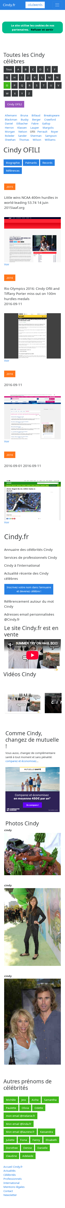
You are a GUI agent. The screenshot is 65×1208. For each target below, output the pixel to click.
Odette (38, 1108)
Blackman (11, 119)
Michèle (11, 1100)
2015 (9, 187)
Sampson (51, 135)
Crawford (50, 119)
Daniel (8, 123)
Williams (50, 139)
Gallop (46, 123)
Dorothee (12, 1148)
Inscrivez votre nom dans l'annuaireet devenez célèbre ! (29, 589)
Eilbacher (22, 123)
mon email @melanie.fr (20, 1116)
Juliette (10, 1140)
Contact (8, 1191)
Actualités (9, 1170)
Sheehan (10, 139)
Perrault (42, 131)
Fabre (35, 123)
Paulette (11, 1108)
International (11, 1183)
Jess (23, 1100)
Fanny (36, 1140)
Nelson (23, 131)
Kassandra (46, 1132)
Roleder (9, 135)
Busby (24, 119)
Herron (9, 127)
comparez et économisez (20, 761)
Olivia (25, 1108)
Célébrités (35, 5)
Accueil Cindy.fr (13, 1166)
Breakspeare (51, 115)
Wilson (37, 139)
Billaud (36, 115)
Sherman (36, 135)
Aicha (35, 1100)
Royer (54, 131)
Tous (9, 69)
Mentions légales (14, 1187)
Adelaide (27, 1156)
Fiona (23, 1140)
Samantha (50, 1100)
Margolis (48, 127)
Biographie (13, 162)
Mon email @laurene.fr (20, 1132)
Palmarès (31, 162)
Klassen (22, 127)
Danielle (42, 1148)
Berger (36, 119)
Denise (27, 1148)
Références (13, 170)
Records (47, 162)
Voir (6, 264)
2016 (9, 278)
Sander (22, 135)
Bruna (24, 115)
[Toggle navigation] (57, 4)
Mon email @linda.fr (18, 1124)
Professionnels (12, 1178)
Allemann (10, 115)
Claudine (11, 1156)
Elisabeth (51, 1140)
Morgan (9, 131)
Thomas (24, 139)
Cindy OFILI (14, 104)
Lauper (34, 127)
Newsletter (10, 1195)
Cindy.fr (9, 5)
